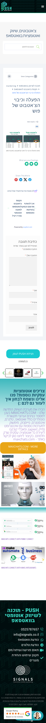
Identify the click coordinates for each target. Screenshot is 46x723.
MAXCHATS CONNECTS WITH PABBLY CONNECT (17, 539)
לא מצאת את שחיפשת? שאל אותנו (20, 191)
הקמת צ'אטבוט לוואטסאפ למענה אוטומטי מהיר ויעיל (17, 208)
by (25, 721)
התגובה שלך (31, 255)
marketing (11, 86)
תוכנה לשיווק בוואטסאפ (29, 86)
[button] (43, 6)
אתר (35, 314)
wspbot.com (27, 227)
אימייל (33, 302)
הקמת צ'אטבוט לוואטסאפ (25, 89)
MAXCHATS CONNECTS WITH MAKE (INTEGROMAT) (18, 568)
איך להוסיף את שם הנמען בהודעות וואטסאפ (28, 208)
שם (35, 290)
